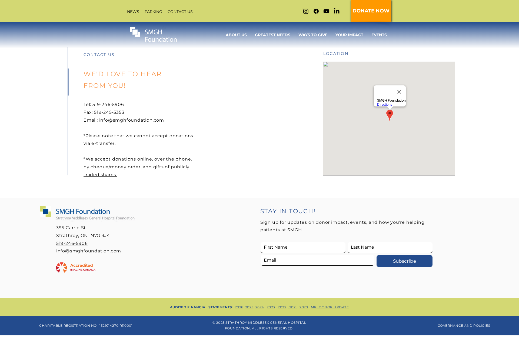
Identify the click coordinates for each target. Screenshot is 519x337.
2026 (239, 307)
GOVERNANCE (450, 325)
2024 (259, 307)
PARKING (153, 11)
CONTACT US (180, 11)
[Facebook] (316, 11)
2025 (249, 307)
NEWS (133, 11)
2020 (304, 307)
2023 (271, 307)
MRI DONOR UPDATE (330, 307)
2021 (292, 307)
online (144, 159)
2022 (282, 307)
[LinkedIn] (336, 11)
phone (183, 159)
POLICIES (481, 325)
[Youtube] (326, 11)
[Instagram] (305, 11)
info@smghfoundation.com (131, 120)
